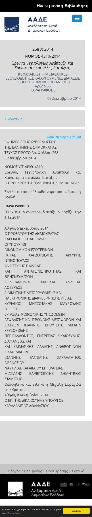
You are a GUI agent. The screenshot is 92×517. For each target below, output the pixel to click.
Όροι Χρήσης (57, 471)
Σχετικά (78, 471)
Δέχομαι (76, 510)
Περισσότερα (14, 513)
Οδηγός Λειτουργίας (25, 471)
